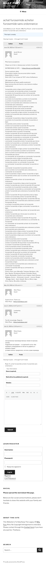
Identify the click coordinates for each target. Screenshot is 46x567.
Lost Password (10, 478)
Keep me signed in (14, 467)
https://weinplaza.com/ (20, 301)
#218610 (39, 306)
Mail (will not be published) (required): (17, 377)
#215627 (39, 285)
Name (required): (11, 371)
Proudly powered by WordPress (14, 562)
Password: (8, 458)
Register (7, 476)
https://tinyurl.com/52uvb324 (31, 68)
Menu (24, 11)
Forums (18, 29)
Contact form (29, 527)
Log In (9, 472)
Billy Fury (12, 3)
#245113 (39, 326)
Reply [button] (21, 47)
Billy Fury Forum (26, 29)
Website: (8, 383)
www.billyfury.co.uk (9, 29)
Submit (10, 430)
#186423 (39, 47)
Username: (8, 450)
